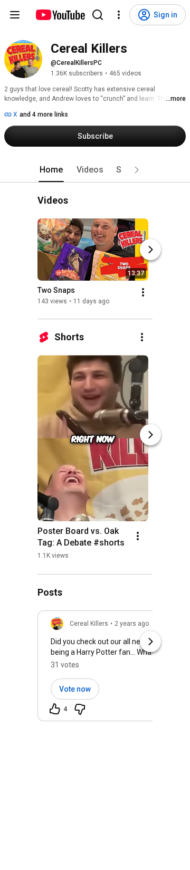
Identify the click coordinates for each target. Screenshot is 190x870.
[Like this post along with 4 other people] (54, 709)
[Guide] (14, 14)
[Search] (97, 14)
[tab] (51, 170)
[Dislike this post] (79, 709)
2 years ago (132, 623)
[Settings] (118, 14)
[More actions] (143, 292)
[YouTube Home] (59, 15)
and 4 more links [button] (44, 114)
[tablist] (95, 170)
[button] (136, 170)
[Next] (150, 249)
